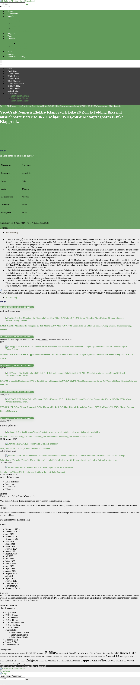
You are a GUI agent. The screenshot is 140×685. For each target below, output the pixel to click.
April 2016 (10, 578)
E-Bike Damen (13, 74)
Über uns (9, 489)
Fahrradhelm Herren (19, 98)
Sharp (64, 661)
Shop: (10, 69)
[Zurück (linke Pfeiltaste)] (1, 684)
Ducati (39, 653)
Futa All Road (35, 656)
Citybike (14, 18)
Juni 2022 (9, 566)
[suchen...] (27, 4)
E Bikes (70, 653)
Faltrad (14, 23)
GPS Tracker (45, 656)
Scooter (59, 661)
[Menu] (1, 61)
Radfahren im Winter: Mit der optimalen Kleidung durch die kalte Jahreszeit (32, 472)
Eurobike (3, 656)
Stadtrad (76, 661)
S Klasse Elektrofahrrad (21, 31)
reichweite (43, 661)
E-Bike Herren (13, 76)
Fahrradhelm (12, 93)
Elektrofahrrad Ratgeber (100, 653)
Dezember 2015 (12, 583)
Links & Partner (12, 482)
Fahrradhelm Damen (20, 96)
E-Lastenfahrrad (61, 653)
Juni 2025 (9, 534)
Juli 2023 (9, 556)
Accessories (3, 653)
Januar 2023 (10, 563)
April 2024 (10, 544)
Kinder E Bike (13, 79)
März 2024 (10, 546)
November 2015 (12, 586)
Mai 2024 (9, 541)
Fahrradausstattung (19, 46)
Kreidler (85, 656)
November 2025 (12, 529)
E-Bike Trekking (14, 86)
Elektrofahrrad (81, 653)
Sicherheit (69, 661)
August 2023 (11, 554)
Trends (106, 660)
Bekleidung (16, 41)
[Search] (1, 64)
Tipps (85, 660)
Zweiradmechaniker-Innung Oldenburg (12, 664)
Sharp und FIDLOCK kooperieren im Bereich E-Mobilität (25, 448)
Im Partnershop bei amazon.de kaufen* (17, 156)
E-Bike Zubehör (14, 89)
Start (1, 106)
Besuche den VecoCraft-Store (13, 225)
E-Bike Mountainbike (16, 84)
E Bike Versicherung (16, 56)
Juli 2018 (9, 576)
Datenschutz (10, 486)
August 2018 (11, 573)
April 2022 (10, 568)
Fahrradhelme (22, 43)
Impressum (10, 484)
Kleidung (79, 656)
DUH (43, 653)
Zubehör (11, 39)
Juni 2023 (9, 559)
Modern (102, 656)
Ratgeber (32, 660)
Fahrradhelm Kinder (19, 101)
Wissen (130, 660)
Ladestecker (92, 656)
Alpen (10, 653)
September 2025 (12, 531)
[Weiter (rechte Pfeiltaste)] (4, 684)
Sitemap (3, 494)
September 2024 (12, 539)
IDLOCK (66, 656)
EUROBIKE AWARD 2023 (14, 656)
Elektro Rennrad (120, 653)
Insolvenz (72, 656)
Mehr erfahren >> (8, 605)
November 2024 (12, 536)
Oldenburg (3, 661)
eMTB (134, 653)
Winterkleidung (121, 661)
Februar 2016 (11, 581)
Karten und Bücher (19, 49)
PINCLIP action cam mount (16, 661)
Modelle (11, 16)
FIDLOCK (27, 656)
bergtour (22, 653)
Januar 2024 (10, 551)
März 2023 (10, 561)
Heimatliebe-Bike (56, 656)
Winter (113, 661)
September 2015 (12, 588)
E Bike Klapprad (14, 81)
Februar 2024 (11, 549)
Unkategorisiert (12, 645)
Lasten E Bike (13, 91)
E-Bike (50, 653)
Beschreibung (11, 232)
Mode (98, 656)
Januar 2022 (10, 571)
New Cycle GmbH (127, 656)
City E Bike (12, 71)
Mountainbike (17, 21)
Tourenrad (15, 26)
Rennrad (14, 28)
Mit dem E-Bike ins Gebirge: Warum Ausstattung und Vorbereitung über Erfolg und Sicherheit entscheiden (46, 436)
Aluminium (15, 653)
